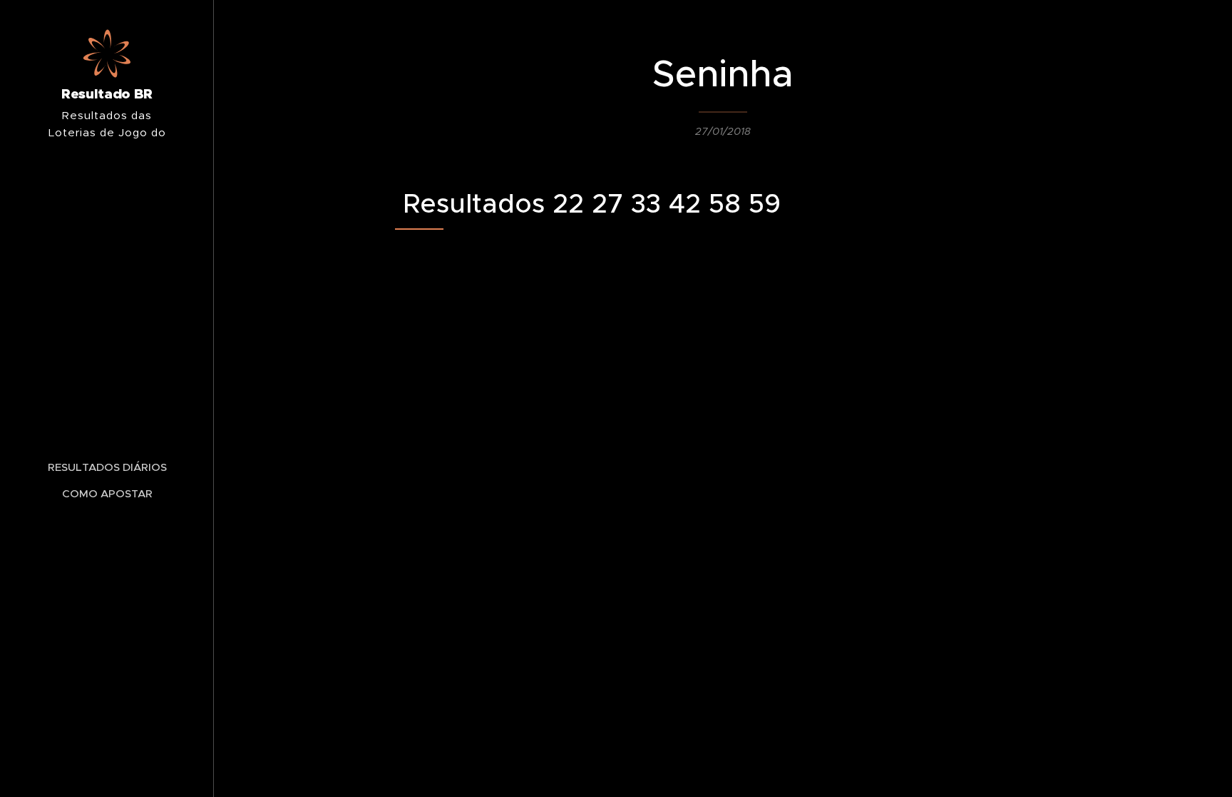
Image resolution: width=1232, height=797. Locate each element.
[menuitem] (107, 467)
